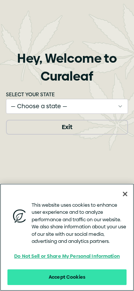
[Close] (125, 194)
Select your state (30, 94)
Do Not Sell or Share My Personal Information (67, 256)
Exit (67, 127)
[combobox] (67, 106)
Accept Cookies (67, 276)
